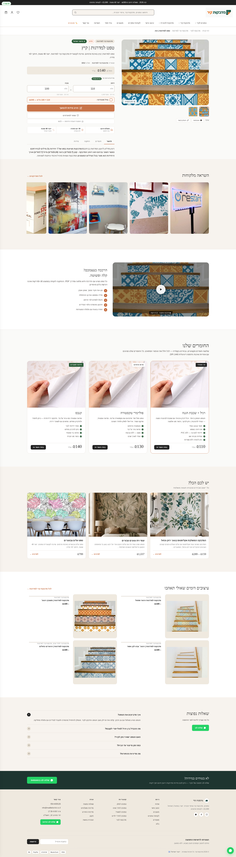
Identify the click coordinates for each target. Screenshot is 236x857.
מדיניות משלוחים (87, 808)
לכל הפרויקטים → (34, 176)
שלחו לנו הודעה (48, 822)
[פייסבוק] (201, 814)
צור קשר (85, 23)
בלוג (157, 824)
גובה (67, 83)
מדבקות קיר (185, 23)
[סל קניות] (6, 12)
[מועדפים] (18, 12)
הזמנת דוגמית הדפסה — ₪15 (69, 121)
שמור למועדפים (69, 115)
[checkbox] (70, 100)
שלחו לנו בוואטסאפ (40, 780)
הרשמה (33, 842)
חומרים (98, 141)
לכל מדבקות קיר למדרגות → (39, 589)
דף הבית (206, 31)
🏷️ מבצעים (73, 23)
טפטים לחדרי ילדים (119, 816)
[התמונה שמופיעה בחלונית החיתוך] (193, 112)
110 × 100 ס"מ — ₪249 (39, 100)
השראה (97, 23)
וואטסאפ (196, 120)
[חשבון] (12, 12)
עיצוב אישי (149, 23)
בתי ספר (108, 23)
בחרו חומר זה (161, 447)
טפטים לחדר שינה (119, 808)
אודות (157, 804)
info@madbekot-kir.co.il (51, 808)
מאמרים (156, 820)
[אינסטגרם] (207, 814)
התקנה (87, 141)
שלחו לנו (199, 728)
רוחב (112, 83)
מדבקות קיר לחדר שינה (61, 643)
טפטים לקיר (201, 23)
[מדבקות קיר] (219, 12)
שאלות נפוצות (88, 804)
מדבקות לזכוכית (167, 23)
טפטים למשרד (121, 812)
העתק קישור (182, 120)
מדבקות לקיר (195, 31)
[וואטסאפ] (196, 814)
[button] (204, 112)
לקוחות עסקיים (134, 23)
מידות (76, 141)
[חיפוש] (75, 12)
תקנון (92, 816)
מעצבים (120, 23)
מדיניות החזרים (88, 812)
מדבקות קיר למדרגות (180, 31)
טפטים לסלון (121, 804)
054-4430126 (56, 804)
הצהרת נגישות (88, 820)
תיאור (109, 141)
